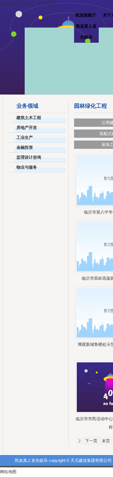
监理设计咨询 (28, 157)
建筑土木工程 (28, 117)
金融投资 (24, 147)
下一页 (91, 441)
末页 (106, 441)
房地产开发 (26, 127)
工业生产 (24, 137)
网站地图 (8, 472)
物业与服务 (26, 167)
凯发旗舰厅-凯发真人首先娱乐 (27, 3)
